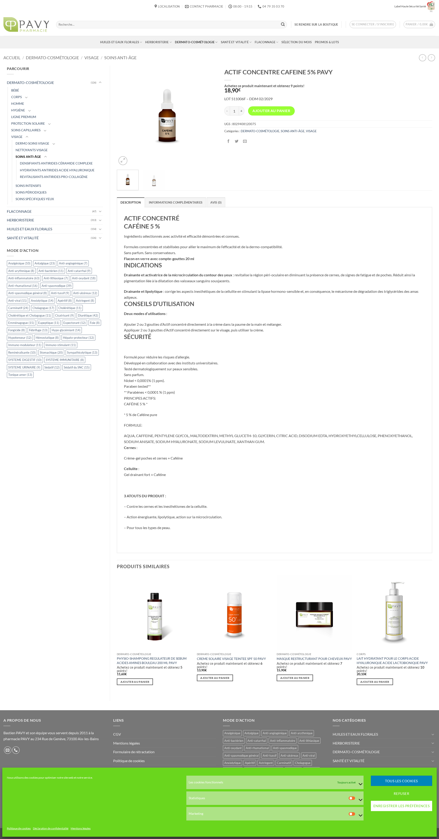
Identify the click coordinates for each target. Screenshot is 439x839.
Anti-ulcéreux (85, 293)
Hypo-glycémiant (66, 330)
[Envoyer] (283, 24)
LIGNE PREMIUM (23, 117)
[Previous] (124, 116)
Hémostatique (47, 337)
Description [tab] (130, 202)
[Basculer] (100, 82)
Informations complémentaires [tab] (175, 202)
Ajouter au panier (271, 111)
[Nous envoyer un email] (7, 750)
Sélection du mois (296, 42)
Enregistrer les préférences (401, 806)
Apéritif (65, 300)
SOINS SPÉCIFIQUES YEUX (35, 199)
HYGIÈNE (18, 110)
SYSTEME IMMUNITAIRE (65, 360)
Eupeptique (48, 323)
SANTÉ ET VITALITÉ (235, 42)
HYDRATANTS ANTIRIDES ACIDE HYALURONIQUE (57, 170)
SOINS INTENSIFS (28, 186)
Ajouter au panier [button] (135, 681)
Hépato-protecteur (78, 337)
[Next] (210, 116)
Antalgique (45, 263)
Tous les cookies (401, 781)
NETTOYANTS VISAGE (32, 150)
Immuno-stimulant (61, 345)
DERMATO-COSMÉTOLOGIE (194, 42)
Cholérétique (69, 308)
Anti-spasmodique (57, 286)
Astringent (85, 300)
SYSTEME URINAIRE (24, 367)
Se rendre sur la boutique (316, 24)
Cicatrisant (64, 315)
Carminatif (18, 308)
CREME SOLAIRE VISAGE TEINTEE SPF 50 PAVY (231, 659)
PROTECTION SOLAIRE (28, 123)
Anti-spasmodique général (27, 293)
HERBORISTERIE (157, 42)
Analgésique (19, 263)
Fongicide (16, 330)
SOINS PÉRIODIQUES (31, 192)
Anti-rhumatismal (22, 286)
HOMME (17, 103)
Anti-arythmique (21, 271)
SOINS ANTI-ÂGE (120, 57)
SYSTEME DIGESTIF (25, 360)
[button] (373, 24)
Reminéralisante (22, 352)
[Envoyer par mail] (245, 141)
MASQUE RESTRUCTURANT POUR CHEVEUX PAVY (314, 659)
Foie (95, 323)
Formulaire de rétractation (134, 752)
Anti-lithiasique (56, 278)
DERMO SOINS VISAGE (32, 143)
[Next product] (422, 57)
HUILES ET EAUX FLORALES (119, 42)
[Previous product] (431, 57)
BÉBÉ (15, 90)
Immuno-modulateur (24, 345)
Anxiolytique (42, 300)
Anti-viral (17, 300)
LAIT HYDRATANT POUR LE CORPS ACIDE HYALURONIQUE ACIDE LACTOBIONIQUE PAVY (392, 660)
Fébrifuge (38, 330)
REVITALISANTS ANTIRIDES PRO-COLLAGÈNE (54, 177)
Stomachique (51, 352)
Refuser (401, 793)
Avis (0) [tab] (216, 202)
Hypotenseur (20, 337)
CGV (117, 734)
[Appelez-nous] (16, 750)
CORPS (16, 97)
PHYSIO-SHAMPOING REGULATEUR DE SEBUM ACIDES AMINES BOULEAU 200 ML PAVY (152, 660)
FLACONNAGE (265, 42)
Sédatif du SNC (77, 367)
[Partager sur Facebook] (228, 141)
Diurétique (88, 315)
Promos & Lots (327, 42)
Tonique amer (20, 374)
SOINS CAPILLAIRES (25, 130)
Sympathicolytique (82, 352)
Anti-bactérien (51, 271)
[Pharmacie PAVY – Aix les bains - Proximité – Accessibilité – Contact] (26, 24)
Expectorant (74, 323)
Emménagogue (21, 323)
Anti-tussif (60, 293)
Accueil (11, 57)
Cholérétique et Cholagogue (29, 315)
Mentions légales (81, 828)
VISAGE (91, 57)
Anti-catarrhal (79, 271)
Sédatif (52, 367)
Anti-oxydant (84, 278)
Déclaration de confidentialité (50, 828)
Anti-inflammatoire (24, 278)
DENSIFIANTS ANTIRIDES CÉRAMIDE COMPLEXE (56, 163)
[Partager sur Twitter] (236, 141)
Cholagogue (43, 308)
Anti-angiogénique (73, 263)
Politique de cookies (19, 828)
